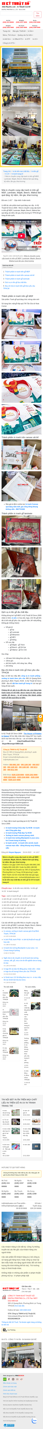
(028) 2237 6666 (14, 780)
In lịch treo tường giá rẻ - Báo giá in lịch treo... (6, 1149)
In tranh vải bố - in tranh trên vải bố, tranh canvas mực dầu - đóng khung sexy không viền (23, 845)
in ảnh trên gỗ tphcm (27, 905)
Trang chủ (6, 31)
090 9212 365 (12, 770)
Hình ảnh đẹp (7, 1401)
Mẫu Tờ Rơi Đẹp (16, 1413)
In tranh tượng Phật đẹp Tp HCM (19, 833)
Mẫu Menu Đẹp (7, 1413)
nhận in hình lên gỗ (9, 914)
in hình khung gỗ (8, 908)
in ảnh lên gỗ (6, 899)
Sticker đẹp (18, 1405)
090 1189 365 (12, 767)
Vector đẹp (29, 1397)
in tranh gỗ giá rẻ (24, 911)
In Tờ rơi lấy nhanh (6, 1121)
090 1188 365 (24, 767)
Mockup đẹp (6, 1405)
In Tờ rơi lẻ (26, 1120)
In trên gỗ (35, 171)
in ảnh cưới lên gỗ (29, 896)
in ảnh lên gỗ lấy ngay (27, 902)
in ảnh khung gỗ (8, 917)
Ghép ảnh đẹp (24, 1401)
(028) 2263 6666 (10, 777)
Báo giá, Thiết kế (19, 31)
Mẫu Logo (35, 1397)
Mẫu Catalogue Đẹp (27, 1413)
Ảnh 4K (13, 1401)
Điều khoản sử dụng (9, 1383)
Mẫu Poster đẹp (18, 1409)
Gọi (40, 720)
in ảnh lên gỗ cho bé (20, 899)
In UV (35, 39)
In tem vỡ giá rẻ (26, 1112)
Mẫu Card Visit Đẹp (8, 1409)
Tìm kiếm (37, 14)
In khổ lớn (6, 39)
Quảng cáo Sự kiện (25, 35)
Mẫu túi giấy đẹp (18, 1417)
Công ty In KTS (8, 43)
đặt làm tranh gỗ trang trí (22, 683)
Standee (13, 1421)
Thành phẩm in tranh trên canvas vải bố (18, 275)
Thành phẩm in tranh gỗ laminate (16, 279)
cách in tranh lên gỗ (14, 896)
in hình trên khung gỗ (9, 911)
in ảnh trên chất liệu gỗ (10, 905)
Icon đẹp (12, 1405)
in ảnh (14, 618)
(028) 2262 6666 (31, 775)
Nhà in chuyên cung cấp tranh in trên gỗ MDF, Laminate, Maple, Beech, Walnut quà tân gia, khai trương (21, 258)
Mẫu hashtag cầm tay (29, 1417)
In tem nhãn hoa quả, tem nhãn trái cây (27, 1132)
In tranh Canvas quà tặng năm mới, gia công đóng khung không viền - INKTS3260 (22, 506)
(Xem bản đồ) (19, 1306)
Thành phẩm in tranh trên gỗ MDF (16, 272)
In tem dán (26, 1144)
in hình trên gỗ (20, 908)
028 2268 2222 (25, 1310)
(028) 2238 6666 (18, 775)
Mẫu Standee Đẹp (26, 1405)
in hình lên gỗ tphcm (22, 917)
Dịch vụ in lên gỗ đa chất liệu (15, 282)
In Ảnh (30, 31)
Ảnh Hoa (17, 1401)
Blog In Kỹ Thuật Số (8, 1397)
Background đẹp (33, 1401)
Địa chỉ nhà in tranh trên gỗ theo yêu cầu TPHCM (19, 287)
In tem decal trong (6, 1112)
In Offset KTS (18, 39)
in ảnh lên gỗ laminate (10, 902)
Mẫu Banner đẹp (28, 1409)
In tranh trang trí (17, 174)
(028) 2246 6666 (23, 777)
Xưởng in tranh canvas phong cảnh (20, 835)
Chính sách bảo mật (9, 1386)
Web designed (8, 1375)
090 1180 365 (26, 765)
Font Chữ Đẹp (7, 1421)
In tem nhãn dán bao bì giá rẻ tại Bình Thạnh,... (7, 1133)
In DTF (27, 39)
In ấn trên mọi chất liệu (21, 171)
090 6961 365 (14, 765)
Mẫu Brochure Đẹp (8, 1417)
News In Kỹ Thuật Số (20, 1397)
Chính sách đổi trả (9, 1390)
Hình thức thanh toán (10, 1394)
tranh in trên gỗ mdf (24, 914)
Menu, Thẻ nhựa (9, 35)
